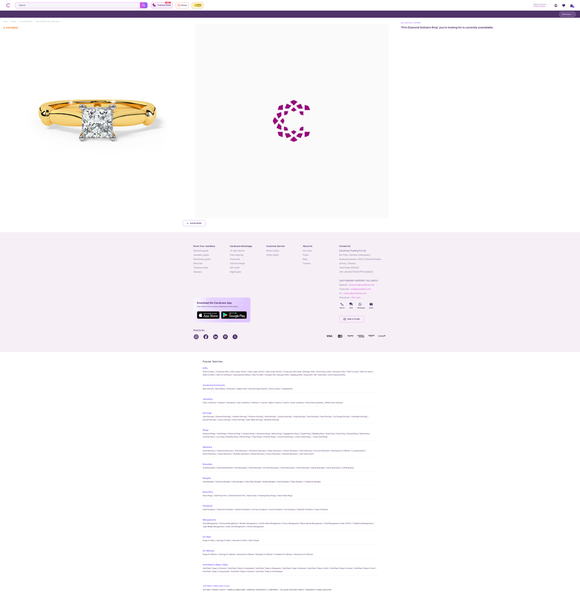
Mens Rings (277, 433)
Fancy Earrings (224, 420)
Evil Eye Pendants (259, 509)
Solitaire (221, 402)
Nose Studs (252, 495)
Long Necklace (358, 451)
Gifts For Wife (257, 375)
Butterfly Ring (232, 437)
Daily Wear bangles (253, 481)
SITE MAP (206, 590)
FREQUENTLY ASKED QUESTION (318, 590)
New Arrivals (208, 389)
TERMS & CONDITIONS (236, 590)
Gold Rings (221, 433)
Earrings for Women (227, 554)
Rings (15, 21)
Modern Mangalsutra (248, 523)
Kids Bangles (237, 481)
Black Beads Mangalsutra (311, 523)
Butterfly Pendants (305, 509)
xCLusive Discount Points (292, 590)
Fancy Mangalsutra (291, 523)
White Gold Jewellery (334, 402)
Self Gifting (220, 389)
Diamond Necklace (225, 451)
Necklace (207, 447)
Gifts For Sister (366, 371)
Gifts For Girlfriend (224, 375)
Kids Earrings (270, 416)
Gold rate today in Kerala (341, 568)
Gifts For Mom (208, 375)
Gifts (205, 368)
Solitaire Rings (27, 21)
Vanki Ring (329, 433)
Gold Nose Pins (220, 495)
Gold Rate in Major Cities (215, 564)
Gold (205, 402)
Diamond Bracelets (225, 468)
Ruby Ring (340, 433)
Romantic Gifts (339, 371)
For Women (208, 550)
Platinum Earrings (255, 416)
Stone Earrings (238, 420)
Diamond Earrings (223, 416)
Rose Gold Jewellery (314, 402)
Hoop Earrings (299, 416)
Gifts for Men (208, 371)
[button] (97, 121)
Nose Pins (208, 492)
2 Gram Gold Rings (302, 437)
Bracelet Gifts (283, 375)
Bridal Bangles (269, 481)
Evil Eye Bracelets (270, 468)
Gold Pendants (209, 509)
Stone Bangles (283, 481)
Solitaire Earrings (239, 416)
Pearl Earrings (326, 416)
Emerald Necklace (290, 454)
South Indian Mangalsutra (270, 523)
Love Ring (220, 437)
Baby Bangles (297, 481)
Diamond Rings (209, 433)
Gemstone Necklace (257, 451)
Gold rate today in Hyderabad (241, 568)
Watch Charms (275, 402)
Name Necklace (209, 454)
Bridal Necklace (258, 454)
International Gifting (241, 375)
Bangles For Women (264, 554)
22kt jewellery (243, 402)
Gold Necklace (209, 451)
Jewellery (208, 399)
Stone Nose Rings (284, 495)
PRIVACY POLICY (218, 590)
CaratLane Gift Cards (292, 371)
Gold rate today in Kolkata (242, 571)
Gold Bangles (208, 481)
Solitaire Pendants (242, 509)
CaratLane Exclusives (214, 385)
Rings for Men (209, 540)
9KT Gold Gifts (320, 375)
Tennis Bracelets (287, 468)
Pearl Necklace (306, 451)
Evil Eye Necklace (322, 451)
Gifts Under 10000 (238, 371)
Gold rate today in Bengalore (268, 568)
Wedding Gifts (296, 375)
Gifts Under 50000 (274, 371)
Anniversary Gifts (323, 371)
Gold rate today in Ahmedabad (269, 571)
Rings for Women (210, 554)
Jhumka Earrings (284, 416)
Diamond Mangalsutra (228, 523)
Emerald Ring (352, 433)
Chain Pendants (275, 509)
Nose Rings (207, 495)
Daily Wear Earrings (254, 420)
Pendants (208, 506)
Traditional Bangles (312, 481)
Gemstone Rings (263, 433)
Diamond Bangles (223, 481)
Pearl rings (257, 437)
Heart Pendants (321, 509)
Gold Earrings (208, 416)
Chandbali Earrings (359, 416)
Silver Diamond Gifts (336, 375)
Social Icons (342, 304)
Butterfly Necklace (241, 454)
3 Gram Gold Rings (285, 437)
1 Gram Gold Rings (319, 437)
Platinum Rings (234, 433)
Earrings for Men (224, 540)
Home (6, 21)
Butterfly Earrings (271, 420)
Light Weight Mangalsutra (213, 526)
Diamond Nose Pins (237, 495)
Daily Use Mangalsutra (235, 526)
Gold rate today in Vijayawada (216, 571)
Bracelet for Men (240, 540)
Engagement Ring (291, 433)
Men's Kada (254, 540)
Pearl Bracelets (255, 468)
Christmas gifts (222, 371)
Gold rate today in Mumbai (294, 568)
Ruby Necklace (274, 451)
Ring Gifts (308, 375)
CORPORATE (273, 590)
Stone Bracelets (333, 468)
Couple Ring (305, 433)
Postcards (230, 389)
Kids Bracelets (241, 468)
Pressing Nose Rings (267, 495)
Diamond (212, 402)
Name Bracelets (318, 468)
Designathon (287, 389)
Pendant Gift (270, 375)
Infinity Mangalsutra (255, 526)
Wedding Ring (318, 433)
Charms (264, 402)
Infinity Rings (244, 437)
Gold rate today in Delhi (318, 568)
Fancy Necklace (273, 454)
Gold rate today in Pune (364, 568)
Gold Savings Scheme (257, 389)
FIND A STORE (353, 319)
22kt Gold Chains (306, 454)
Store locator (274, 389)
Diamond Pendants (225, 509)
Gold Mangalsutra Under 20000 (337, 523)
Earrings (207, 413)
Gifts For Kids (352, 371)
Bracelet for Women (245, 554)
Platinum (255, 402)
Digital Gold (241, 389)
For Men (207, 536)
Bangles (207, 478)
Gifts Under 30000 (256, 371)
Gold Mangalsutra (210, 523)
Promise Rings (269, 437)
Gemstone (231, 402)
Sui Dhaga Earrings (341, 416)
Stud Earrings (312, 416)
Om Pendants (289, 509)
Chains (286, 402)
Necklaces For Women (340, 451)
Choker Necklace (290, 451)
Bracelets (207, 464)
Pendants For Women (283, 554)
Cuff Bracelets (348, 468)
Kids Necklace (241, 451)
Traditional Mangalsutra (363, 523)
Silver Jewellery (297, 402)
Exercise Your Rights (256, 590)
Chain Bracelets (302, 468)
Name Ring (364, 433)
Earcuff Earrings (209, 420)
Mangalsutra (209, 519)
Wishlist (563, 5)
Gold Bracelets (209, 468)
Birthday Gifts (309, 371)
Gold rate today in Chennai (214, 568)
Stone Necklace (225, 454)
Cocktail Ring (208, 437)
